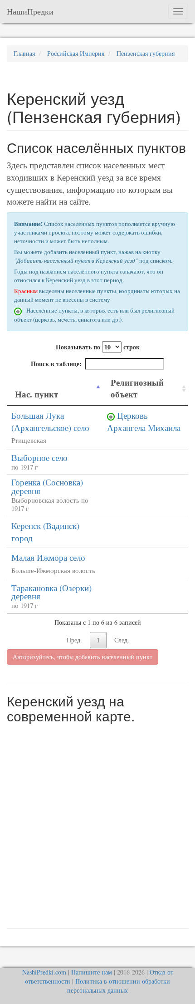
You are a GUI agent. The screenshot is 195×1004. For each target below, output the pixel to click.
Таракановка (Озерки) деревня (51, 592)
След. (121, 640)
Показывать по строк (98, 347)
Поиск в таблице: (56, 363)
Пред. (74, 640)
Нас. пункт (36, 394)
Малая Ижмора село (48, 557)
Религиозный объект (137, 388)
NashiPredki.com (44, 972)
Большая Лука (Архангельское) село (50, 421)
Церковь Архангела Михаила (143, 421)
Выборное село (39, 457)
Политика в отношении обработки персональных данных (118, 985)
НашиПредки (30, 11)
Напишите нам (91, 972)
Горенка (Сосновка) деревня (47, 486)
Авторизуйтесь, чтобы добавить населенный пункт (82, 656)
